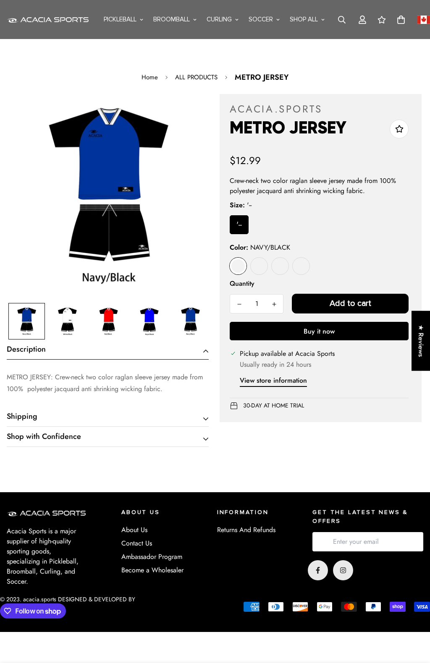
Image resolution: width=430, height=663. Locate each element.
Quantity (242, 283)
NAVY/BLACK (238, 266)
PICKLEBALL (120, 19)
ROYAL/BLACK (280, 266)
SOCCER (261, 19)
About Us (134, 530)
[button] (399, 19)
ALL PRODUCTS (196, 77)
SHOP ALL (304, 19)
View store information (273, 380)
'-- (239, 224)
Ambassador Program (151, 556)
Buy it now (319, 331)
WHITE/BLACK (301, 266)
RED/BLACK (259, 266)
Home (150, 77)
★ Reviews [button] (421, 341)
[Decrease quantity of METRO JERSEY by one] (239, 304)
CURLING (219, 19)
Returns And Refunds (246, 530)
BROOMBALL (171, 19)
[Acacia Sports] (49, 19)
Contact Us (136, 543)
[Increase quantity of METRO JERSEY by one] (274, 304)
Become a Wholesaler (152, 570)
